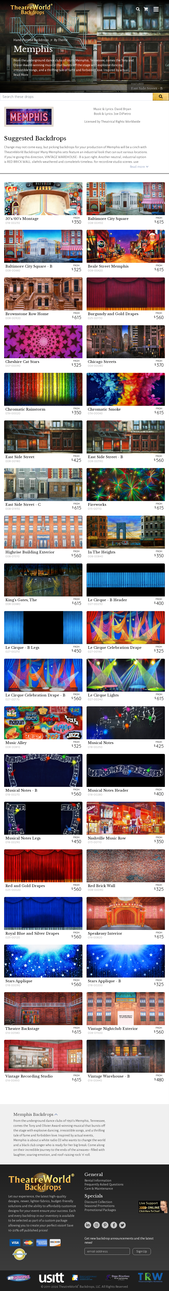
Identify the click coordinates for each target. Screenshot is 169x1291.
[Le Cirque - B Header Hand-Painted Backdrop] (126, 579)
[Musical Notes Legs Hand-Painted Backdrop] (43, 818)
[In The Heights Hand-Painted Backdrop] (126, 532)
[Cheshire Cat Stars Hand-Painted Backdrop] (43, 341)
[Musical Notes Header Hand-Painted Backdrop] (126, 770)
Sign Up (141, 1251)
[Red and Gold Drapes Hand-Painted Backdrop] (43, 865)
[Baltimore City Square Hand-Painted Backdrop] (126, 198)
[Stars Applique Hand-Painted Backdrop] (43, 961)
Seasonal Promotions (99, 1206)
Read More (20, 74)
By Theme (61, 40)
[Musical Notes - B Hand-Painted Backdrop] (43, 770)
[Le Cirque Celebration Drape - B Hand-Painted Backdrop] (43, 675)
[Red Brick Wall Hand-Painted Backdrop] (126, 865)
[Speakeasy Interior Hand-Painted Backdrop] (126, 913)
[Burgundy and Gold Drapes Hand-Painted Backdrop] (126, 293)
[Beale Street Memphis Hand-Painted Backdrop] (126, 246)
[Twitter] (122, 1225)
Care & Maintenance (98, 1188)
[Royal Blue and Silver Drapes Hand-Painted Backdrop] (43, 913)
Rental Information (97, 1180)
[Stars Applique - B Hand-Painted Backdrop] (126, 961)
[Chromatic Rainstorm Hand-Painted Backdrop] (43, 389)
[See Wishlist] (145, 9)
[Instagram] (96, 1225)
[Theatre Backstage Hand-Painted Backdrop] (43, 1008)
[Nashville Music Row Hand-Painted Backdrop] (126, 818)
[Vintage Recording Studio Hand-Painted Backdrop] (43, 1056)
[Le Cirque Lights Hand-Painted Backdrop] (126, 675)
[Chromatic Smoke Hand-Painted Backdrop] (126, 389)
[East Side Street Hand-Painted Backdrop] (43, 436)
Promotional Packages (100, 1210)
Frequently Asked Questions (103, 1184)
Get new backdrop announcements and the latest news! (119, 1240)
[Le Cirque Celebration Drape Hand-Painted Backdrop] (126, 627)
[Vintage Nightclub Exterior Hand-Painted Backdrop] (126, 1008)
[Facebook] (113, 1225)
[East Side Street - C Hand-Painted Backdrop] (43, 484)
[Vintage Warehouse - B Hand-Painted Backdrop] (126, 1056)
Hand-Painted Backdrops (31, 40)
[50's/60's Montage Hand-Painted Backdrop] (43, 198)
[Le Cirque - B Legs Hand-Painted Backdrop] (43, 627)
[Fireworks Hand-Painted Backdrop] (126, 484)
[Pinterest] (105, 1225)
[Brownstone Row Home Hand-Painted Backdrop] (43, 293)
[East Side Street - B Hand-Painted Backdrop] (126, 436)
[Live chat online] (152, 1207)
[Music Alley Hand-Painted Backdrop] (43, 722)
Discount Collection (98, 1202)
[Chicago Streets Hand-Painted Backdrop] (126, 341)
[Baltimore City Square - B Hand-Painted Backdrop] (43, 246)
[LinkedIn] (87, 1225)
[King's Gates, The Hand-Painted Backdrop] (43, 579)
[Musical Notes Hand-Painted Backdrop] (126, 722)
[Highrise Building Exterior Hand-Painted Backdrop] (43, 532)
